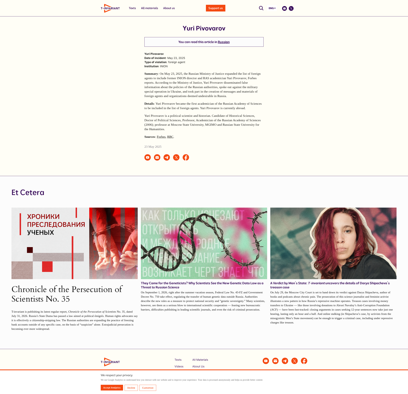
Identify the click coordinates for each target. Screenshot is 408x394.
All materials (149, 8)
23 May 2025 (152, 146)
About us (169, 8)
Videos (179, 366)
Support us (215, 8)
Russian (224, 42)
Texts (132, 8)
